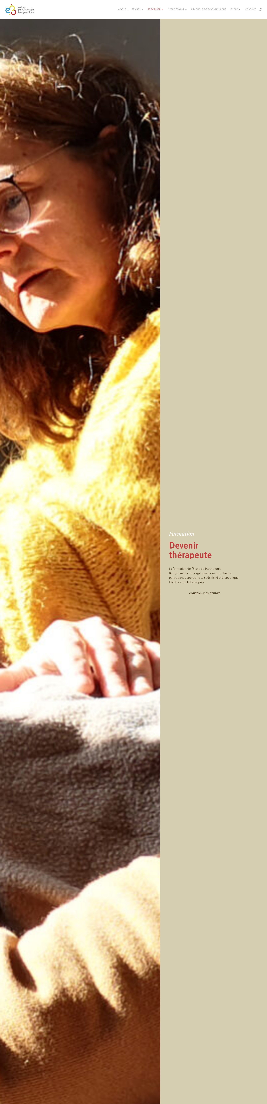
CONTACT (250, 9)
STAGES (136, 9)
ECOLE (234, 9)
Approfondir (176, 9)
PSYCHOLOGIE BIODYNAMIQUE (208, 9)
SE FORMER (154, 9)
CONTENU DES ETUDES (205, 593)
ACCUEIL (123, 9)
